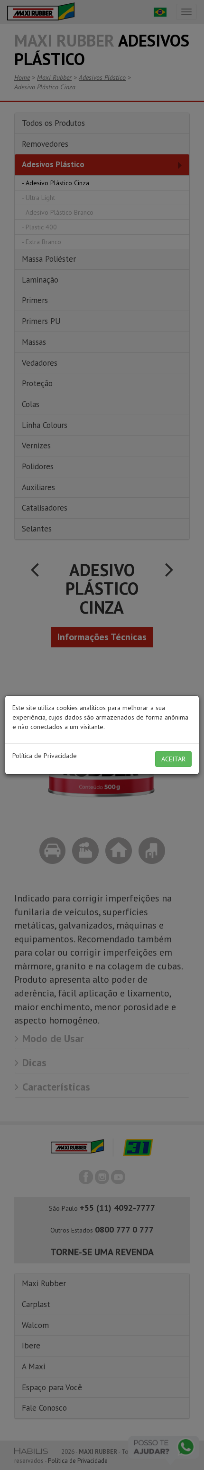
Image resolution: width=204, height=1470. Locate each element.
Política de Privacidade (44, 755)
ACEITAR (173, 759)
